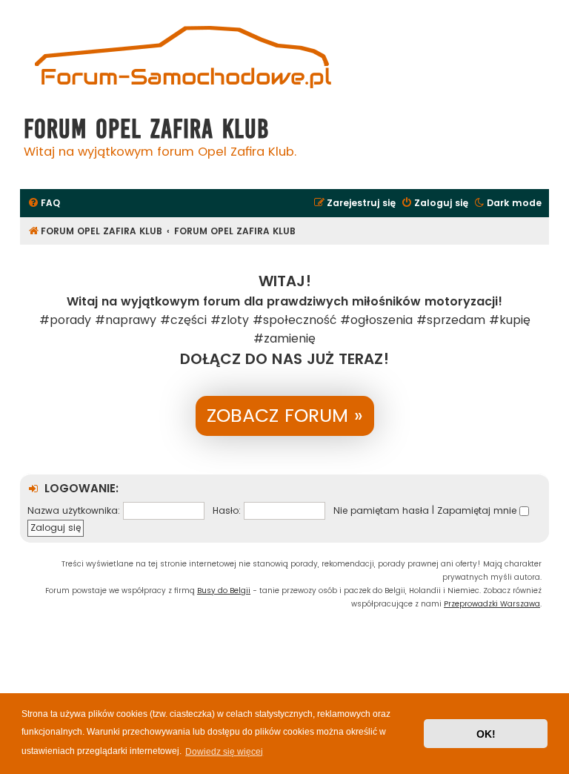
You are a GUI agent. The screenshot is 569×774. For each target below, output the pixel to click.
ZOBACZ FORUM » (285, 416)
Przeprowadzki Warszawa (492, 603)
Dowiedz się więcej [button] (224, 752)
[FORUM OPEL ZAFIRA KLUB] (183, 59)
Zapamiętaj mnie (478, 510)
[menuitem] (43, 204)
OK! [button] (486, 734)
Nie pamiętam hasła (381, 510)
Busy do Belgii (223, 590)
